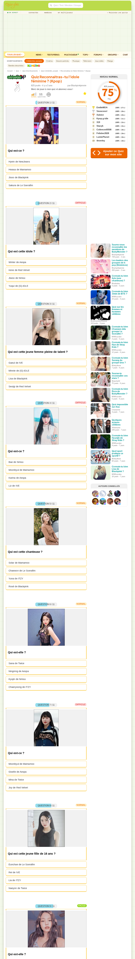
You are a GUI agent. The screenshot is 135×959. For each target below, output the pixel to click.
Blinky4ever (116, 365)
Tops (85, 54)
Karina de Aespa (17, 478)
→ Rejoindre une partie (117, 13)
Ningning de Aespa (19, 671)
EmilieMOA (102, 107)
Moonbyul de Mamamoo (21, 470)
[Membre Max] (97, 496)
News (39, 54)
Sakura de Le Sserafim (21, 185)
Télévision (87, 61)
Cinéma (49, 61)
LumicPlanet (103, 137)
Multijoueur (70, 54)
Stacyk (100, 126)
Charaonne (116, 410)
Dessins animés (62, 61)
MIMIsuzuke (116, 297)
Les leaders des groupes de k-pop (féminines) (120, 262)
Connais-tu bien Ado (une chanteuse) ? (120, 278)
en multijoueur (65, 12)
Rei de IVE (14, 872)
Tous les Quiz (14, 54)
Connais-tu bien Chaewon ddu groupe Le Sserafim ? (120, 330)
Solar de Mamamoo (19, 562)
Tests (53, 54)
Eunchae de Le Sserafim (22, 864)
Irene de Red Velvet (19, 270)
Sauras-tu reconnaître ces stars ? (120, 375)
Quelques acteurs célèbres (117, 422)
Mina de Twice (16, 779)
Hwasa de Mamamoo (20, 169)
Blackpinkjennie (78, 85)
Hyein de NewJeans (19, 161)
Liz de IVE (14, 485)
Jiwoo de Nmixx (17, 278)
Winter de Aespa (17, 262)
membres (47, 12)
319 (98, 122)
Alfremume (116, 428)
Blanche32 (116, 381)
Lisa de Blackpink (18, 378)
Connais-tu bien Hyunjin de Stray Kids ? (120, 437)
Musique (76, 61)
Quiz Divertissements (30, 71)
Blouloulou (116, 283)
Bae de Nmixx (16, 462)
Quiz (17, 71)
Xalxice (100, 115)
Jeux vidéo (99, 61)
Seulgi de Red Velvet (20, 386)
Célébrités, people (34, 61)
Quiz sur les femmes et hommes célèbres (118, 310)
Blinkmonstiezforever (99, 321)
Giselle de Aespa (18, 771)
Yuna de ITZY (16, 578)
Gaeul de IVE (16, 362)
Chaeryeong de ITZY (20, 687)
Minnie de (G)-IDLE (19, 370)
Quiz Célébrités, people (49, 71)
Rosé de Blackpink (18, 586)
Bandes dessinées (16, 66)
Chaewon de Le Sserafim (22, 570)
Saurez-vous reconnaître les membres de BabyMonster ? (119, 248)
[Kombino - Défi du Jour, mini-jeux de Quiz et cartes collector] (33, 65)
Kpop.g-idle (102, 118)
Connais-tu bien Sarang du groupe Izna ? (120, 360)
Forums (98, 54)
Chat (125, 54)
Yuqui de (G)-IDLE (18, 286)
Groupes (112, 54)
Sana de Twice (16, 663)
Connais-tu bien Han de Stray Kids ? (120, 344)
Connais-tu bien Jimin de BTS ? (120, 292)
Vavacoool (102, 111)
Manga (110, 61)
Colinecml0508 (104, 129)
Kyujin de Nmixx (17, 679)
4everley (101, 141)
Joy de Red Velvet (18, 787)
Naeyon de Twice (18, 888)
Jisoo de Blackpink (18, 177)
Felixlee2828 (103, 133)
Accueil (10, 71)
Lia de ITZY (15, 880)
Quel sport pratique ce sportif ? (117, 453)
